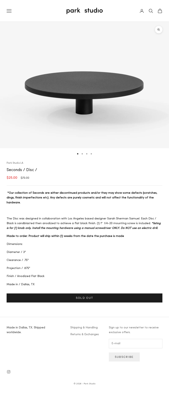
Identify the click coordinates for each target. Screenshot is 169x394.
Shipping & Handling (84, 327)
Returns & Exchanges (84, 334)
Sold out (84, 297)
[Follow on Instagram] (9, 372)
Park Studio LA (15, 163)
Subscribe (124, 356)
